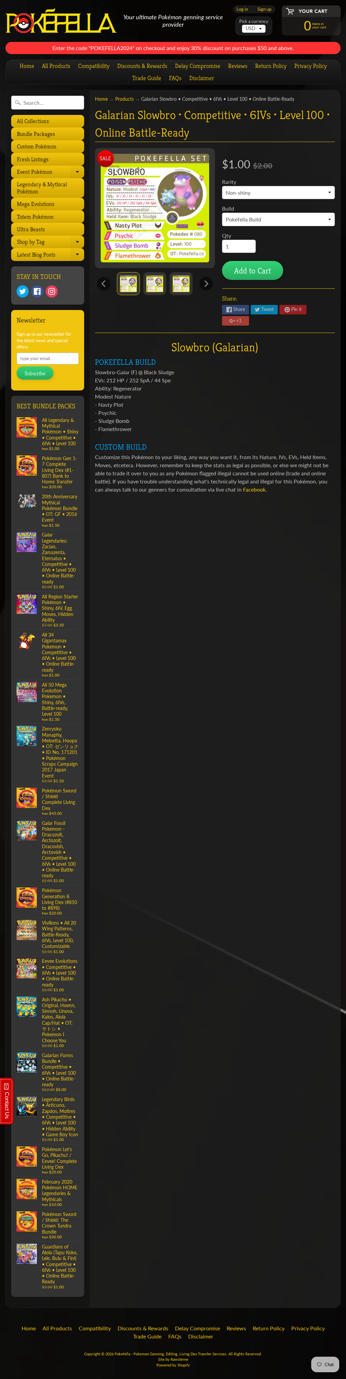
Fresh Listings (33, 159)
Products (124, 99)
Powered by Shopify (173, 1365)
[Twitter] (23, 291)
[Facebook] (37, 291)
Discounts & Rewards (142, 66)
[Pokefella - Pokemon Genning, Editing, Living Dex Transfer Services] (61, 21)
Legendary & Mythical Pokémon (42, 188)
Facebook (254, 489)
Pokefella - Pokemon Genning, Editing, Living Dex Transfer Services (170, 1354)
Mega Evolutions (35, 204)
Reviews (237, 66)
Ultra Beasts (31, 229)
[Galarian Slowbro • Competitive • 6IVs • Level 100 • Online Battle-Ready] (128, 283)
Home (27, 66)
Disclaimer (201, 78)
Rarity (229, 182)
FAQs (175, 78)
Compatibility (93, 66)
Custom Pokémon (36, 146)
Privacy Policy (310, 66)
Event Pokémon (50, 173)
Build (228, 208)
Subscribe (35, 373)
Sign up (264, 9)
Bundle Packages (36, 134)
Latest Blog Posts (50, 256)
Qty (226, 235)
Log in (242, 9)
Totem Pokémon (35, 216)
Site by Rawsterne (173, 1359)
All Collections (33, 121)
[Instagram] (52, 291)
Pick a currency (253, 21)
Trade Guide (146, 78)
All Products (56, 66)
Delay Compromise (197, 66)
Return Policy (271, 66)
